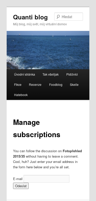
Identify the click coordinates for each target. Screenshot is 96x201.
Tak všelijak (50, 74)
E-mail (18, 178)
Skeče (74, 84)
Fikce (18, 84)
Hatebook (21, 94)
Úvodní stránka (24, 74)
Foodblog (55, 84)
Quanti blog (30, 17)
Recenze (35, 84)
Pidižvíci (72, 74)
